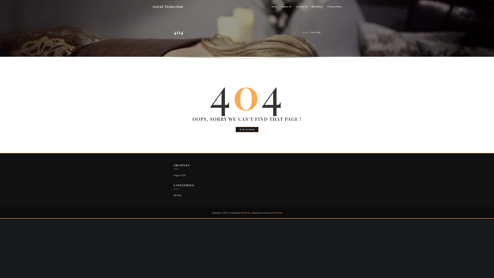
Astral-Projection (167, 6)
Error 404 (315, 32)
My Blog (177, 195)
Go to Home (248, 129)
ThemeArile (277, 212)
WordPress (245, 212)
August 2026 (180, 175)
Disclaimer (317, 6)
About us (287, 6)
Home (274, 6)
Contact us (301, 6)
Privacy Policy (334, 6)
